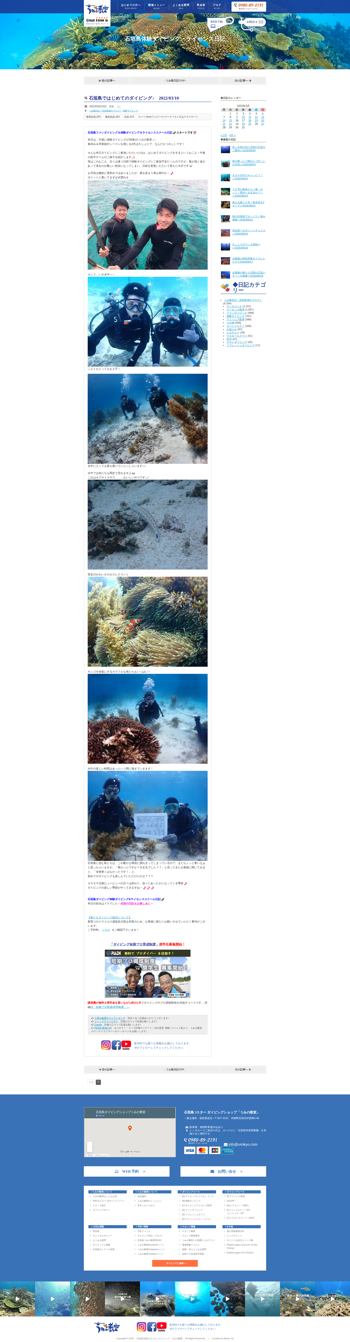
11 (249, 117)
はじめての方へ (131, 6)
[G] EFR (230, 1201)
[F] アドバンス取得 (236, 1196)
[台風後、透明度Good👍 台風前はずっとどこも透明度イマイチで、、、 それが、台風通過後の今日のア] (52, 1298)
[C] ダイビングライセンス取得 (197, 1205)
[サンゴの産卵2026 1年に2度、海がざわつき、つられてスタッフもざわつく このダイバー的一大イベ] (122, 1298)
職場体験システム (191, 1245)
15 (230, 120)
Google (98, 1024)
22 (230, 123)
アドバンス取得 (235, 319)
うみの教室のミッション (149, 1201)
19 (256, 120)
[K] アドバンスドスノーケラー (196, 1219)
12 (256, 117)
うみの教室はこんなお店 (105, 1196)
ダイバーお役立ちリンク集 (240, 1240)
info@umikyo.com (243, 1144)
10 (243, 117)
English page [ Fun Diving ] (240, 1252)
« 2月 (224, 135)
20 (262, 120)
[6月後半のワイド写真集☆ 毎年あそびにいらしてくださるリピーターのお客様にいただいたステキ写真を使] (87, 1298)
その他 (230, 322)
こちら (106, 929)
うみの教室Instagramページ (151, 1249)
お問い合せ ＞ (228, 1171)
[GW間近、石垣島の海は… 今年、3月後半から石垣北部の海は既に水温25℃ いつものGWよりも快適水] (227, 1298)
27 (262, 123)
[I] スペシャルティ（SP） (239, 1210)
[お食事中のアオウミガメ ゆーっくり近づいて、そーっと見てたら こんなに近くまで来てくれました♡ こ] (157, 1298)
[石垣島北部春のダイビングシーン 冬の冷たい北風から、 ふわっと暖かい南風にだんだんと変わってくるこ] (332, 1298)
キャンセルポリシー (102, 1235)
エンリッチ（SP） (236, 1213)
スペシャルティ (235, 326)
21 (224, 123)
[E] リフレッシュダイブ (193, 1214)
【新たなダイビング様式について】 (109, 917)
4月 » (232, 135)
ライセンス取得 (235, 309)
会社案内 (141, 1196)
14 (224, 120)
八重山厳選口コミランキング (109, 1018)
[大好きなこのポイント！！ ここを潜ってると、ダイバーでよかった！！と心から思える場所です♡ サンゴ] (17, 1298)
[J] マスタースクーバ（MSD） (241, 1218)
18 (249, 120)
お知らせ (232, 329)
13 (262, 117)
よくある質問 (181, 6)
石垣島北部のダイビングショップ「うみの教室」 (160, 1338)
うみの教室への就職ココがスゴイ (198, 1240)
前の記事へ (108, 80)
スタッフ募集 (188, 1231)
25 (249, 123)
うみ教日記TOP (175, 80)
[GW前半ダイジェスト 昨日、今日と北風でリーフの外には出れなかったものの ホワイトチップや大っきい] (192, 1298)
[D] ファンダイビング (192, 1210)
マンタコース (234, 306)
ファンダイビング (237, 312)
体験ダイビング (235, 316)
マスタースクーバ (237, 335)
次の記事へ (242, 80)
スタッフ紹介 (99, 1205)
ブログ (217, 6)
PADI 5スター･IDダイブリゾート (109, 1201)
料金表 (201, 6)
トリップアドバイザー (106, 1021)
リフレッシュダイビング (241, 345)
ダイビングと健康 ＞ (176, 1263)
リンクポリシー (234, 1235)
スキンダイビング (237, 342)
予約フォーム (144, 1231)
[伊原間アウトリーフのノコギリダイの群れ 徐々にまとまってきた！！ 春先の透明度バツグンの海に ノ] (297, 1298)
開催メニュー (156, 6)
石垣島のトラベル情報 (104, 1249)
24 (243, 123)
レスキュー (233, 332)
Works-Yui (229, 1338)
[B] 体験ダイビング (191, 1201)
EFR (229, 339)
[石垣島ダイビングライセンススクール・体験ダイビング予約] (220, 32)
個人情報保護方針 (235, 1231)
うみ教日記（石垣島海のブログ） (243, 300)
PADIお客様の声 (103, 1028)
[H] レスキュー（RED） (238, 1205)
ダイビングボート (101, 1210)
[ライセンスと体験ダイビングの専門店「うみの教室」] (107, 1332)
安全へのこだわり (146, 1205)
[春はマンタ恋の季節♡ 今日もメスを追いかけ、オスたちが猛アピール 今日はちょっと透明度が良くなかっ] (262, 1298)
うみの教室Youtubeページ (150, 1254)
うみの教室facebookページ (150, 1245)
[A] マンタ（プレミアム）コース (198, 1196)
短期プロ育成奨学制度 (193, 1254)
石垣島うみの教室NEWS (149, 1240)
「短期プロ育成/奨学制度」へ (111, 1007)
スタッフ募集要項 (191, 1235)
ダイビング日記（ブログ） (150, 1235)
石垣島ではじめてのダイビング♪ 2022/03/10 (134, 98)
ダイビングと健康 (101, 1245)
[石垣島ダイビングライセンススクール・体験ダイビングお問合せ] (252, 32)
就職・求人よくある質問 (194, 1249)
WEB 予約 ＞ (132, 1171)
